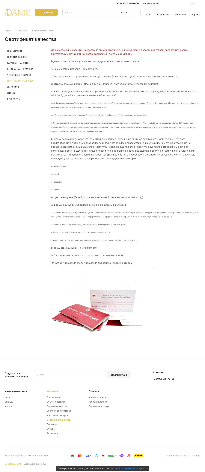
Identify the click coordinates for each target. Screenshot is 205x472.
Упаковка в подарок (57, 415)
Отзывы (51, 428)
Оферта (196, 455)
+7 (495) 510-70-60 (128, 3)
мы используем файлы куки (129, 468)
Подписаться (119, 374)
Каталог (9, 397)
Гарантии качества (57, 406)
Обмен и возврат (56, 401)
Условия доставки (98, 401)
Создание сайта (13, 464)
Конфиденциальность (177, 455)
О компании (53, 397)
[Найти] (137, 12)
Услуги (8, 406)
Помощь (94, 391)
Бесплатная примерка (59, 410)
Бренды (9, 401)
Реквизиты (52, 433)
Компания (52, 391)
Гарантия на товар (99, 406)
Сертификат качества (58, 419)
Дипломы (52, 424)
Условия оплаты (97, 397)
